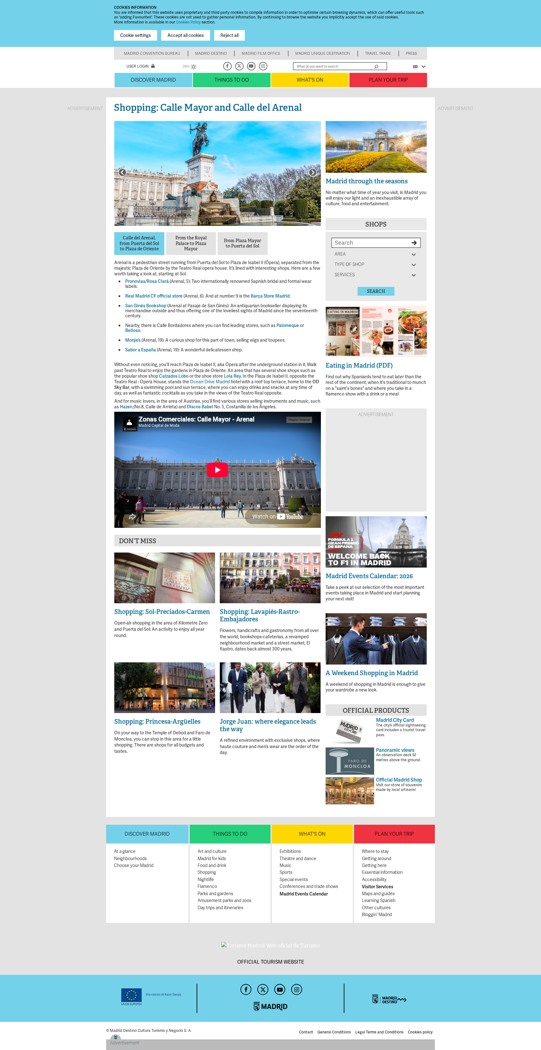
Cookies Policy (188, 22)
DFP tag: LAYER (125, 1036)
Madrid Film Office (261, 53)
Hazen (126, 407)
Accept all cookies (185, 35)
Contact (306, 1032)
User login (137, 66)
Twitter (240, 66)
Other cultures (376, 907)
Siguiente (313, 172)
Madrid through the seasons (367, 181)
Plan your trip (388, 80)
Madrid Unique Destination (322, 53)
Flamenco (207, 886)
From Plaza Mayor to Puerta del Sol (242, 243)
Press (411, 53)
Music (285, 865)
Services (345, 275)
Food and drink (212, 865)
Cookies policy (420, 1032)
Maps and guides (378, 893)
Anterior (122, 172)
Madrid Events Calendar (304, 894)
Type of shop (349, 264)
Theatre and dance (298, 858)
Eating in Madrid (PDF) (359, 365)
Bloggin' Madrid (377, 914)
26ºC (190, 67)
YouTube (251, 66)
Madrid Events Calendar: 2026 (369, 576)
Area (341, 254)
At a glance (125, 851)
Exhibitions (290, 851)
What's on (310, 80)
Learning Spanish (378, 900)
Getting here (374, 865)
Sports (286, 872)
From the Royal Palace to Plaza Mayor (191, 243)
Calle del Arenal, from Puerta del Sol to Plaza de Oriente (139, 243)
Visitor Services (377, 886)
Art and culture (212, 851)
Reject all (229, 35)
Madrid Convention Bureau (152, 53)
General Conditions (334, 1032)
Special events (294, 879)
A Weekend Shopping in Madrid (372, 673)
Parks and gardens (215, 893)
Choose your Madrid (133, 865)
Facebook (228, 66)
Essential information (382, 872)
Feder (151, 996)
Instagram (263, 66)
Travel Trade (378, 53)
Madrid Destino (211, 53)
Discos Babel (200, 407)
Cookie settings (135, 35)
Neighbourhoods (130, 858)
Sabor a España (140, 350)
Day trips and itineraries (220, 907)
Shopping (207, 872)
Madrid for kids (212, 858)
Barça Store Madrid (270, 296)
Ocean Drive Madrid (210, 382)
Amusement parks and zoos (224, 900)
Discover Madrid (153, 80)
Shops (376, 224)
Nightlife (206, 879)
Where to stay (375, 851)
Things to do (231, 80)
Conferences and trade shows (309, 886)
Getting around (376, 858)
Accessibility (374, 879)
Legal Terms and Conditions (379, 1032)
